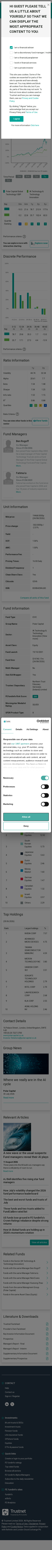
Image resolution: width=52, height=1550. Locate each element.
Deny (26, 826)
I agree (16, 118)
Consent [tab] (7, 729)
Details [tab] (19, 729)
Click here (35, 125)
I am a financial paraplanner (26, 58)
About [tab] (46, 729)
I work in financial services (25, 63)
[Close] (48, 5)
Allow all (26, 817)
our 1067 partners (20, 744)
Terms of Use (31, 112)
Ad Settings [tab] (32, 729)
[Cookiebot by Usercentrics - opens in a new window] (37, 721)
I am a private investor (23, 68)
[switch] (45, 786)
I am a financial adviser (24, 47)
